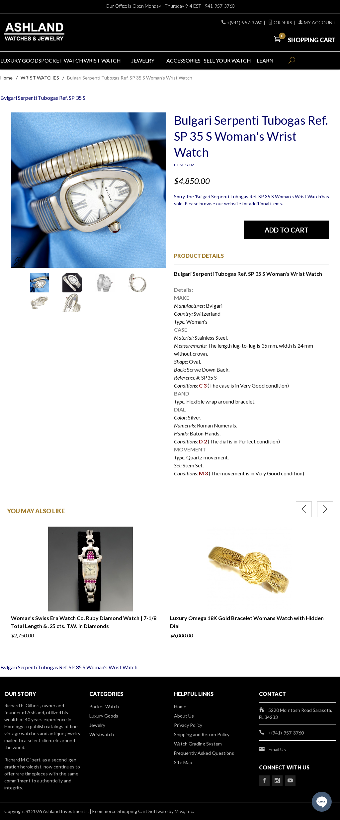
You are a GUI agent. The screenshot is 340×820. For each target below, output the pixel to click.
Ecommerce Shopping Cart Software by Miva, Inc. (143, 811)
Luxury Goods (103, 716)
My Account (319, 22)
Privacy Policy (188, 725)
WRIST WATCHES (40, 78)
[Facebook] (264, 780)
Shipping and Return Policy (201, 734)
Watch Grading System (198, 743)
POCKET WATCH (61, 60)
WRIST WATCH (102, 60)
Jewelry (97, 725)
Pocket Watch (104, 706)
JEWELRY (142, 60)
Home (6, 78)
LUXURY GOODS (20, 60)
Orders (282, 22)
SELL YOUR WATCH (224, 60)
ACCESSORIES (183, 60)
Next (325, 509)
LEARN (265, 60)
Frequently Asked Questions (204, 753)
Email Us (277, 749)
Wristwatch (101, 734)
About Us (184, 716)
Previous (304, 509)
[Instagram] (277, 780)
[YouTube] (290, 780)
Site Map (183, 762)
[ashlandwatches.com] (57, 32)
